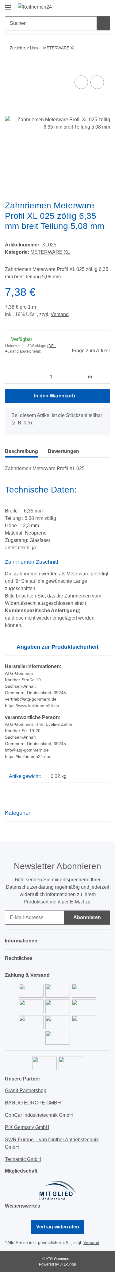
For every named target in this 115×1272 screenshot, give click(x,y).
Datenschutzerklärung (30, 887)
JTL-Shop (68, 1264)
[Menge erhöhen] (103, 377)
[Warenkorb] (105, 7)
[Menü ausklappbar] (8, 5)
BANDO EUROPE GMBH (33, 1102)
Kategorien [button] (18, 813)
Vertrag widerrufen (57, 1226)
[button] (86, 7)
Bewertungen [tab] (63, 451)
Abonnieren (87, 917)
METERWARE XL (50, 252)
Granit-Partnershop (25, 1090)
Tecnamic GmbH (23, 1159)
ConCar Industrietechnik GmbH (39, 1115)
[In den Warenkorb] (10, 67)
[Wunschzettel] (95, 7)
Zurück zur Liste (24, 48)
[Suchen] (103, 23)
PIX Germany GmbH (27, 1127)
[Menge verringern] (12, 377)
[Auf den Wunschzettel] (97, 82)
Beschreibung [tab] (21, 451)
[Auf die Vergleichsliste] (81, 82)
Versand (60, 314)
